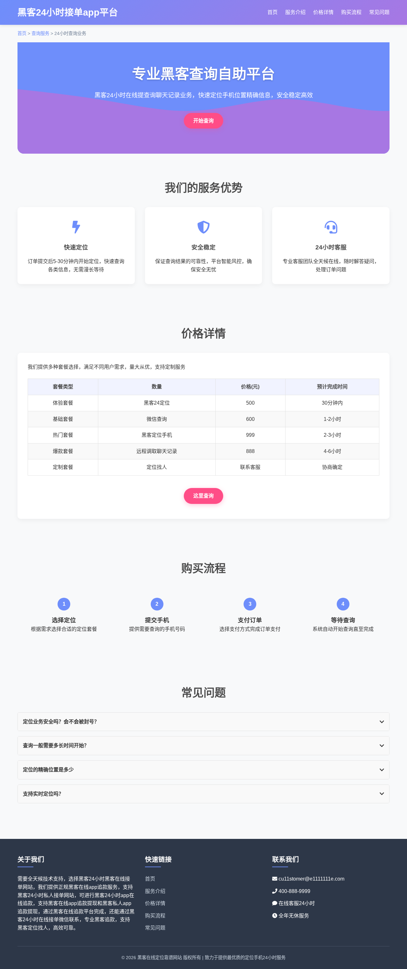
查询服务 (40, 33)
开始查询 (203, 120)
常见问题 (379, 12)
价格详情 (323, 12)
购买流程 (351, 12)
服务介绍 (295, 12)
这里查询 (203, 495)
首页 (272, 12)
